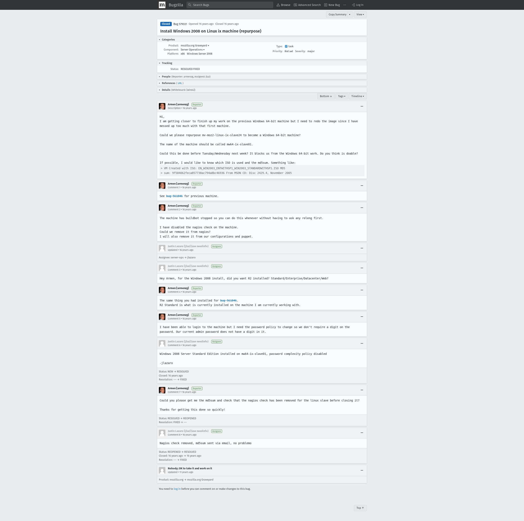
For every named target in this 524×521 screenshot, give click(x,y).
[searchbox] (229, 5)
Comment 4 (174, 291)
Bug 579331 (180, 24)
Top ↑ (360, 507)
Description (174, 108)
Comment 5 (174, 318)
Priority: (277, 51)
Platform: (173, 53)
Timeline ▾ (357, 96)
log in (177, 488)
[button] (357, 5)
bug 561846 (174, 196)
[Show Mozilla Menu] (162, 5)
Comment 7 (174, 392)
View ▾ (360, 14)
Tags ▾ (342, 96)
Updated (172, 250)
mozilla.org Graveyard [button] (195, 45)
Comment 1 (174, 187)
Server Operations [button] (193, 49)
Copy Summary (337, 14)
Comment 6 (174, 345)
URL (180, 83)
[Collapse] (362, 106)
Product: (173, 45)
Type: (279, 46)
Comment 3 (174, 269)
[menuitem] (283, 5)
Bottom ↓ (326, 96)
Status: (175, 69)
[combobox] (229, 5)
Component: (171, 49)
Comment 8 (174, 434)
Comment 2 (174, 209)
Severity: (300, 51)
